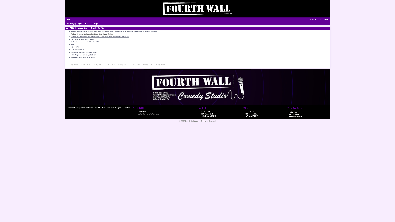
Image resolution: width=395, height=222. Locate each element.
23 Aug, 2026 (98, 64)
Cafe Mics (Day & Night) (74, 23)
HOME (68, 19)
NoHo (86, 23)
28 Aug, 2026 (160, 64)
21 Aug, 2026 (73, 64)
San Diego (94, 23)
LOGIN (314, 19)
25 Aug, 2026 (122, 64)
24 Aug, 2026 (110, 64)
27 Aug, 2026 (147, 64)
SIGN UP (325, 19)
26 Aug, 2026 (135, 64)
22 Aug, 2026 (85, 64)
